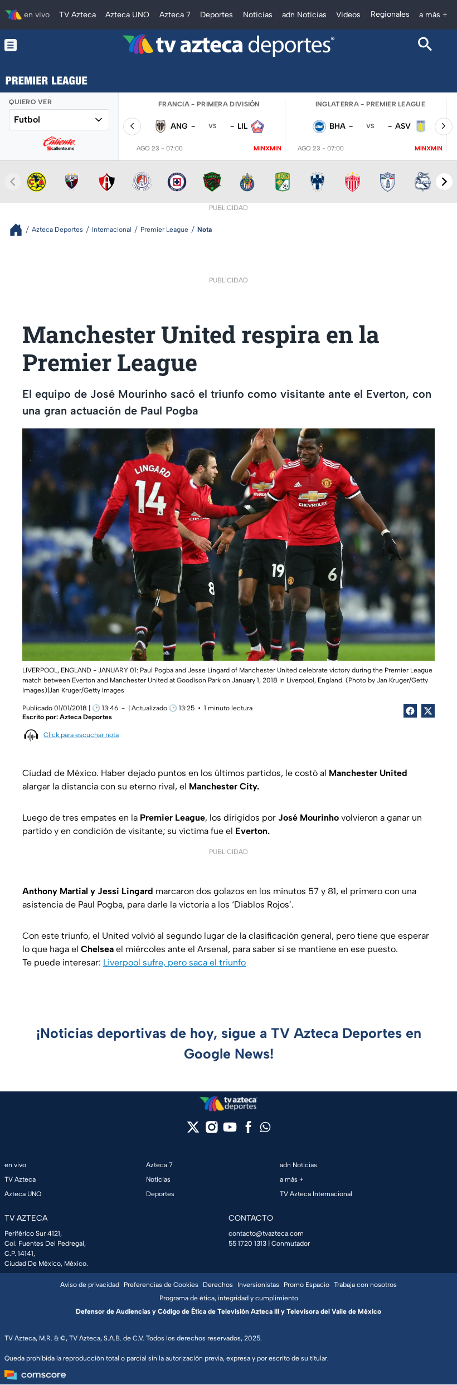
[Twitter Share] (428, 711)
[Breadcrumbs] (20, 230)
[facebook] (248, 1130)
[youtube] (230, 1130)
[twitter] (193, 1130)
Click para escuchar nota (81, 735)
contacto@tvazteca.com (266, 1233)
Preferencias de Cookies (161, 1285)
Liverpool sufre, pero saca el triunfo (174, 962)
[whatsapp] (265, 1129)
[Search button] (425, 45)
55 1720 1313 (247, 1243)
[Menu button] (31, 45)
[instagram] (211, 1130)
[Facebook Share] (410, 711)
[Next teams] (444, 181)
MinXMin (267, 148)
